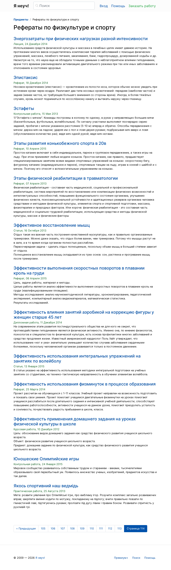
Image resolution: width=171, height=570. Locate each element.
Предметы (21, 19)
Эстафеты (24, 108)
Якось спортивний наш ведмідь (46, 485)
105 (43, 528)
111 (101, 528)
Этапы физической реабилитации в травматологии (66, 178)
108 (72, 528)
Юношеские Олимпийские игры (46, 458)
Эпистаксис (26, 77)
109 (82, 528)
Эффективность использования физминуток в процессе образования (85, 384)
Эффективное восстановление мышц (52, 225)
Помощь (118, 6)
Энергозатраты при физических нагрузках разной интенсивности (81, 38)
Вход (104, 6)
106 (53, 528)
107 (62, 528)
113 (119, 528)
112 (110, 528)
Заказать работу (142, 6)
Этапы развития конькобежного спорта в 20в (60, 143)
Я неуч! (40, 557)
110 (92, 528)
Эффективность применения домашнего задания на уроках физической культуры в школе (75, 421)
